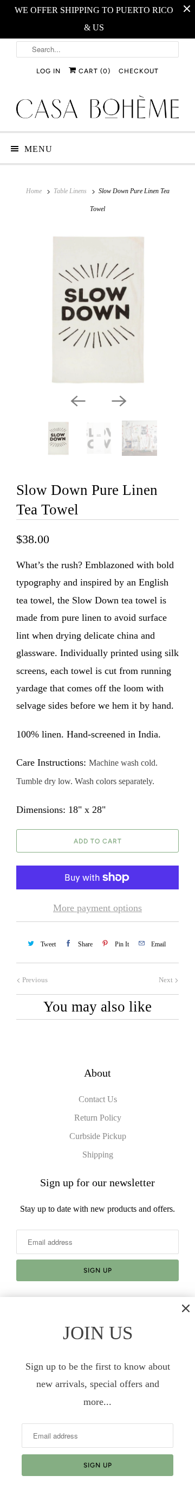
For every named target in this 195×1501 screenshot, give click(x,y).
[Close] (186, 1308)
